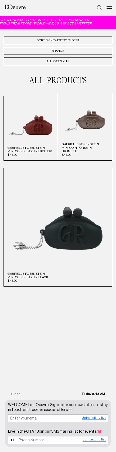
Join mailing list (94, 418)
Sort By (43, 40)
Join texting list (94, 439)
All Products (57, 61)
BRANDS (58, 51)
